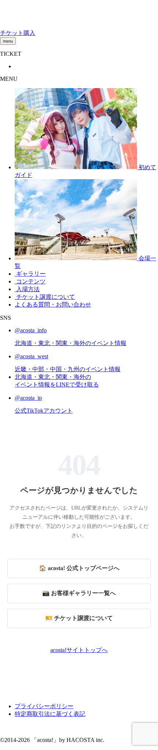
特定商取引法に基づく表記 (50, 714)
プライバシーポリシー (44, 706)
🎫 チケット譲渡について (79, 618)
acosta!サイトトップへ (79, 650)
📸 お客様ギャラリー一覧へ (79, 593)
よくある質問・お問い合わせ (53, 304)
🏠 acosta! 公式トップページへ (79, 568)
